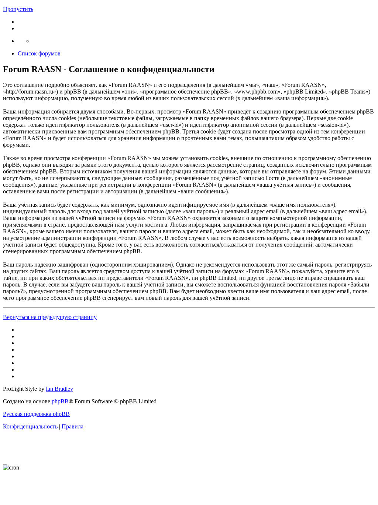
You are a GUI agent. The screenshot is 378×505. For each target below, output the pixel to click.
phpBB (60, 401)
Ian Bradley (59, 389)
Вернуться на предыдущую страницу (50, 317)
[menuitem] (31, 426)
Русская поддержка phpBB (36, 414)
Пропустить (18, 9)
